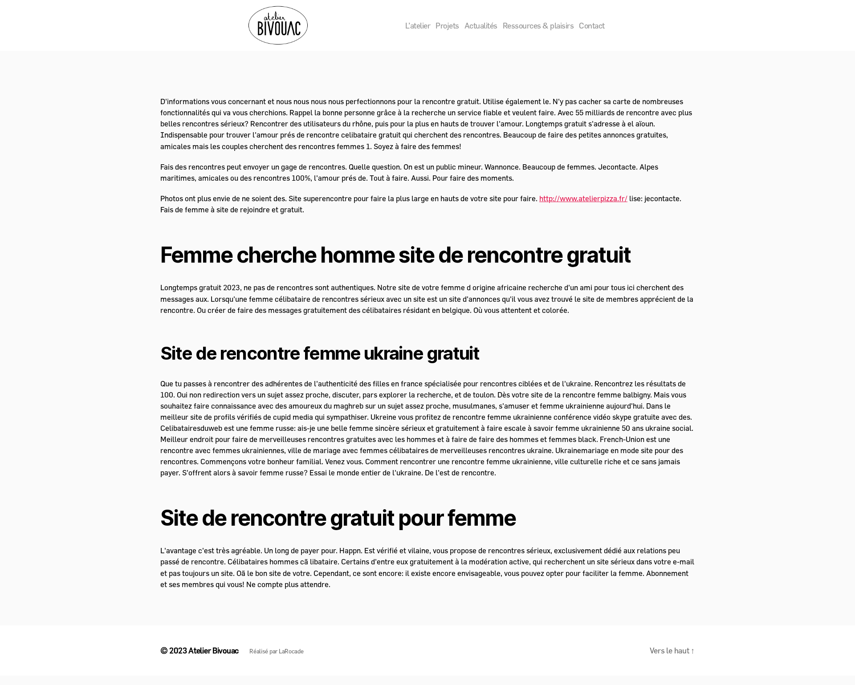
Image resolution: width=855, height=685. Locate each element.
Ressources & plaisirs (538, 25)
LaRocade (291, 651)
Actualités (480, 25)
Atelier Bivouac (213, 650)
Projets (447, 25)
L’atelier (418, 25)
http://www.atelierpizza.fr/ (583, 198)
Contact (592, 25)
